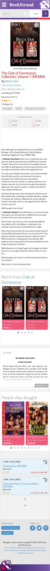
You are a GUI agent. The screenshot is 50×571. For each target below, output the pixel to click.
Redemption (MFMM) (15, 466)
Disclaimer (41, 550)
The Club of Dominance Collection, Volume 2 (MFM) (37, 321)
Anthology (7, 108)
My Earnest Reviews (37, 547)
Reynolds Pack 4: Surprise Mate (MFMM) (20, 485)
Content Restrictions (25, 553)
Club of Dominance (11, 85)
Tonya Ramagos (43, 440)
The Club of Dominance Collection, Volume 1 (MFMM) (13, 321)
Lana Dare (7, 440)
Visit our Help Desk (10, 527)
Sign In (36, 13)
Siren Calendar (10, 547)
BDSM (18, 108)
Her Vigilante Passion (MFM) (37, 437)
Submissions (23, 547)
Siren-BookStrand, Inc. (13, 89)
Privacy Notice (30, 550)
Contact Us (7, 532)
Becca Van (11, 81)
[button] (18, 332)
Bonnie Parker (32, 440)
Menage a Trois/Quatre (35, 108)
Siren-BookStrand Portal (14, 550)
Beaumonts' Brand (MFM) (13, 437)
